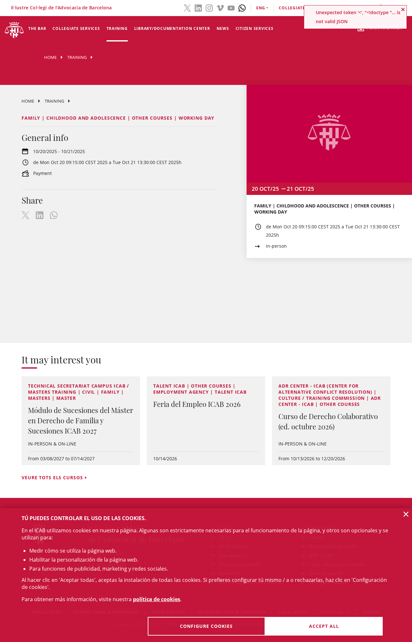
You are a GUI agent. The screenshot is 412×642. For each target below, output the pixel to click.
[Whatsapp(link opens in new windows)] (242, 7)
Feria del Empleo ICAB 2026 (196, 404)
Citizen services (255, 28)
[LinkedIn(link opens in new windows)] (198, 7)
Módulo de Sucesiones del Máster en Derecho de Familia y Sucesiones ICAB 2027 (80, 420)
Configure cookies (206, 626)
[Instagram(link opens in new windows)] (209, 7)
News (223, 28)
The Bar (37, 28)
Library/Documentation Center (172, 28)
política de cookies (156, 599)
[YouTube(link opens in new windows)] (231, 7)
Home (50, 57)
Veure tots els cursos (52, 477)
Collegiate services (76, 28)
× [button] (406, 514)
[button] (403, 9)
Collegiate (292, 8)
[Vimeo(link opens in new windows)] (220, 7)
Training (117, 28)
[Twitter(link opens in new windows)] (187, 7)
